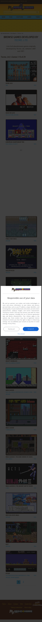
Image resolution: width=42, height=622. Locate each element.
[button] (21, 334)
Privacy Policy (11, 323)
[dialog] (21, 311)
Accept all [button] (31, 329)
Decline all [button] (11, 329)
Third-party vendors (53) (10, 312)
